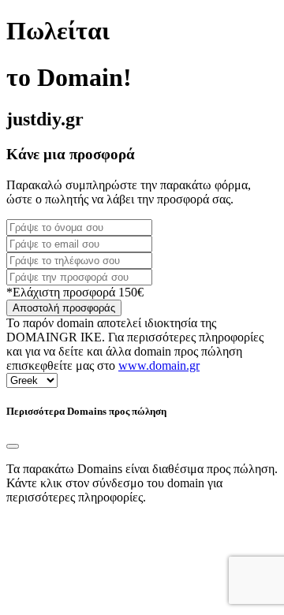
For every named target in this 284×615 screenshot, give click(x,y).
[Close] (12, 446)
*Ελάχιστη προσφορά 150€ (75, 292)
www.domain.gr (159, 365)
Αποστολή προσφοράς (64, 308)
